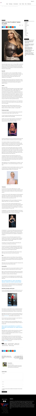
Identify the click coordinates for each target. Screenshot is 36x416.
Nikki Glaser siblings (11, 345)
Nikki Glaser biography (11, 343)
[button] (32, 1)
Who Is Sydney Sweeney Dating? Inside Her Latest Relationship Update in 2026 (29, 42)
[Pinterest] (7, 27)
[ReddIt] (13, 27)
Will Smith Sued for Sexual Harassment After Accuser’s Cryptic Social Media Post (29, 48)
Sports (26, 31)
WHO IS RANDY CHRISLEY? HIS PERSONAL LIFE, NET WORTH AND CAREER (7, 357)
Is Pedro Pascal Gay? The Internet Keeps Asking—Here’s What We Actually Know (29, 45)
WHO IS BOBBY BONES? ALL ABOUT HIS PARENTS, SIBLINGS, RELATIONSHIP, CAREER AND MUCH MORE (18, 357)
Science (26, 30)
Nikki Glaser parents (16, 344)
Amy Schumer (6, 315)
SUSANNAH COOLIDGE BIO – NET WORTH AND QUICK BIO (29, 51)
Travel (26, 34)
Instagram (5, 340)
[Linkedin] (11, 27)
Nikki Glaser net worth (10, 344)
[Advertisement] (18, 13)
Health (26, 26)
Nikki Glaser (5, 343)
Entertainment (6, 6)
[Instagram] (5, 401)
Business (26, 23)
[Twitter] (5, 27)
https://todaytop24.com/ (11, 364)
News (25, 27)
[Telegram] (15, 27)
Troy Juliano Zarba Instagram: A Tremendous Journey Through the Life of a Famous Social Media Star (29, 54)
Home (2, 6)
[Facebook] (3, 27)
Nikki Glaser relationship (5, 345)
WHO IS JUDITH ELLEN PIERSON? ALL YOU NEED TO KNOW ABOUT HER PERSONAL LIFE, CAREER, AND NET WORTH (12, 327)
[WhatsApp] (9, 27)
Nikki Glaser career (17, 343)
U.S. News (26, 35)
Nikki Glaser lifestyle (4, 344)
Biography (26, 22)
